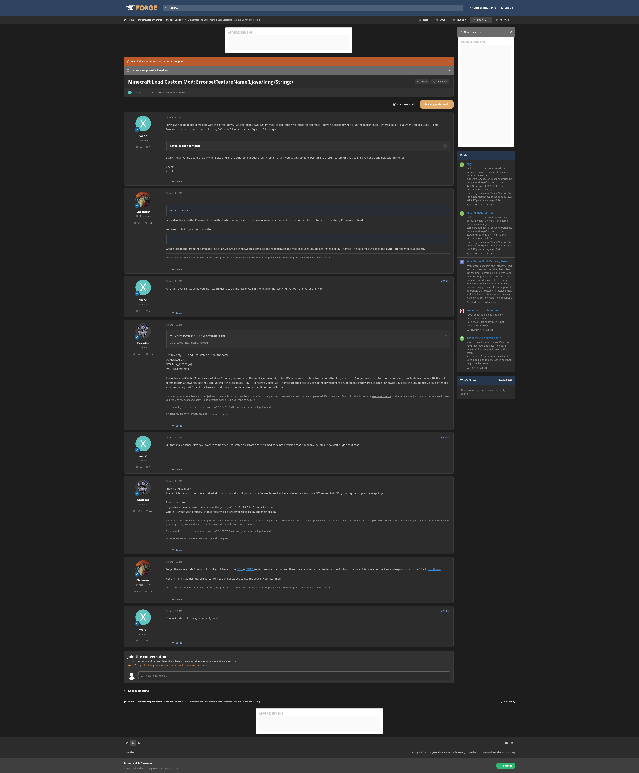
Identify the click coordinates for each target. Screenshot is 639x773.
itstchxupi (474, 204)
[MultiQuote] (167, 181)
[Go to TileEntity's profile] (462, 311)
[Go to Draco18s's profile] (143, 331)
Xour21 (137, 92)
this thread (434, 569)
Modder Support (175, 92)
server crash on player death (484, 310)
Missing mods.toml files (481, 212)
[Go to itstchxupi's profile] (462, 164)
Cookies (130, 752)
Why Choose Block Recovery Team (487, 261)
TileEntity (474, 329)
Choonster (143, 212)
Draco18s (143, 343)
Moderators (144, 216)
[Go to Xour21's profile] (130, 92)
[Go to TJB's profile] (462, 338)
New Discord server (475, 32)
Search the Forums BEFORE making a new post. (157, 61)
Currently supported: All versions (149, 70)
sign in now (201, 661)
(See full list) (505, 380)
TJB (471, 367)
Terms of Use (171, 768)
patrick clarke (476, 302)
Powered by (499, 752)
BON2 (250, 569)
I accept (507, 765)
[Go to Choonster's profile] (143, 199)
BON (240, 569)
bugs (469, 164)
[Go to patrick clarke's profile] (462, 262)
